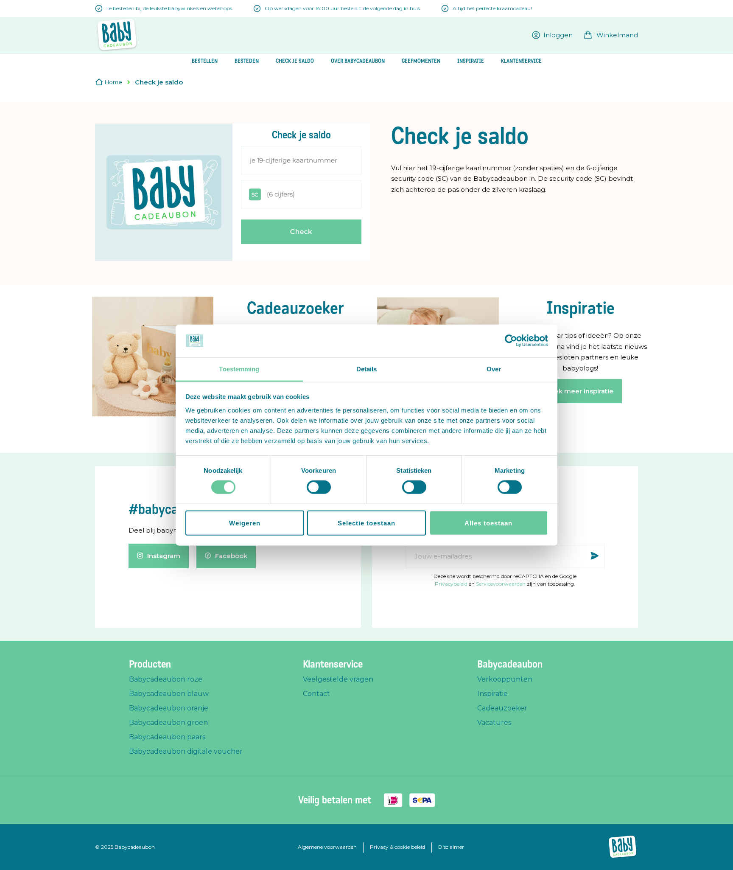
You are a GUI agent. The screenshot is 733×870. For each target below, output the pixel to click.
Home (113, 82)
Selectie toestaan (366, 522)
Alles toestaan (488, 522)
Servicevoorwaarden (501, 584)
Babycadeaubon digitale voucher (186, 751)
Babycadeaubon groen (168, 722)
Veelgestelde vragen (338, 679)
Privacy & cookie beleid (397, 847)
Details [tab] (366, 369)
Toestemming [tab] (239, 369)
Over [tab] (494, 369)
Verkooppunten (504, 679)
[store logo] (117, 35)
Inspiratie (492, 694)
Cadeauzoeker (502, 708)
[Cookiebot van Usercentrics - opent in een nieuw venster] (511, 340)
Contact (316, 694)
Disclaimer (451, 847)
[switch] (319, 488)
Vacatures (494, 722)
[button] (552, 35)
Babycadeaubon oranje (168, 708)
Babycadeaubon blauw (169, 694)
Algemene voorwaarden (327, 847)
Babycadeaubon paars (167, 737)
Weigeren (244, 522)
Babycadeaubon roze (165, 679)
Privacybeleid (451, 584)
